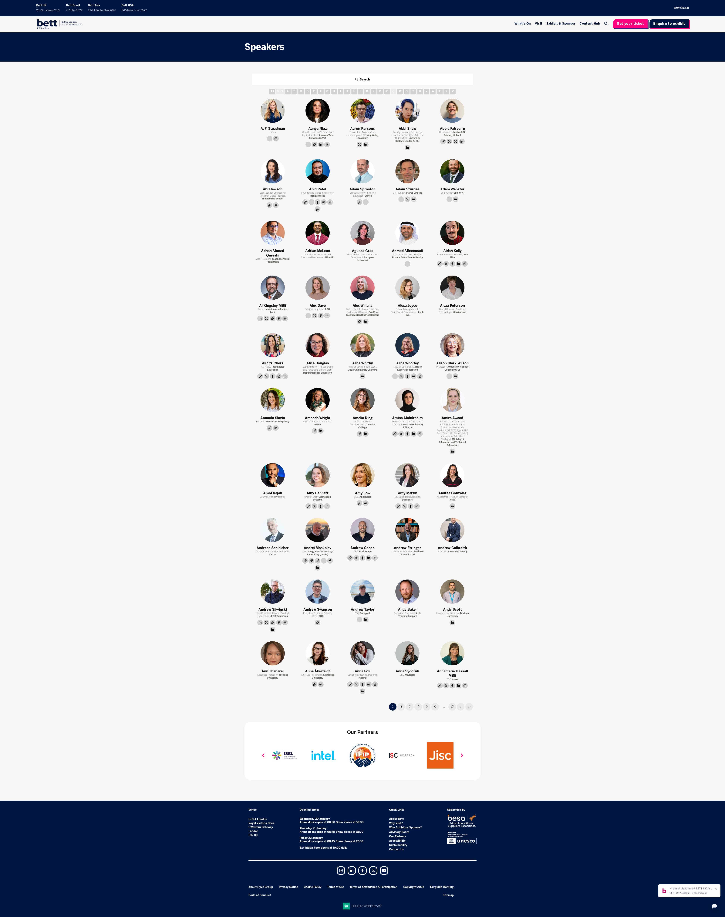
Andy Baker (407, 609)
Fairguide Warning (442, 887)
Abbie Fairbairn (452, 129)
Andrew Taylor (362, 609)
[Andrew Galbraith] (452, 530)
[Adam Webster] (452, 171)
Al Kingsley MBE (272, 306)
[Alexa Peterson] (452, 288)
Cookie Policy (312, 887)
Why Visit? (396, 823)
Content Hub (590, 23)
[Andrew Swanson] (317, 591)
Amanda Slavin (272, 418)
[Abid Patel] (317, 171)
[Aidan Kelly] (452, 233)
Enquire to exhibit (669, 24)
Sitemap (448, 895)
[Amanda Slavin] (273, 400)
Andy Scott (452, 609)
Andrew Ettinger (407, 548)
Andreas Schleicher (273, 548)
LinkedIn (351, 870)
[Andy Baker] (407, 591)
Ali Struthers (272, 363)
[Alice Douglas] (317, 345)
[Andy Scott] (452, 591)
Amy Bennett (318, 493)
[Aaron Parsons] (362, 111)
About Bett (396, 818)
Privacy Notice (288, 887)
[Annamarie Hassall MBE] (452, 653)
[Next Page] (460, 707)
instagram (276, 138)
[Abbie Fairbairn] (452, 111)
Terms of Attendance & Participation (373, 887)
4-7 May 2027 (74, 10)
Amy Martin (407, 493)
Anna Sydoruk (407, 671)
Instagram (341, 870)
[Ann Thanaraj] (273, 653)
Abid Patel (317, 189)
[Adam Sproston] (362, 171)
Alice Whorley (407, 363)
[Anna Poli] (362, 653)
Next (461, 755)
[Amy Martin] (407, 475)
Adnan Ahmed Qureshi (272, 253)
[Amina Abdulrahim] (407, 400)
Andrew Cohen (362, 548)
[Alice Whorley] (407, 345)
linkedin (321, 144)
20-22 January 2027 (48, 10)
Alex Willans (362, 306)
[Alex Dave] (317, 288)
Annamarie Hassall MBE (452, 673)
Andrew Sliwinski (272, 609)
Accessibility (397, 840)
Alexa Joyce (407, 306)
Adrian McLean (317, 251)
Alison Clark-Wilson (452, 363)
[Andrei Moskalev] (317, 530)
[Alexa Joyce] (407, 288)
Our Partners (397, 836)
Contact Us (396, 849)
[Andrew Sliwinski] (273, 591)
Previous (263, 755)
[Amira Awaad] (452, 400)
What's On (522, 23)
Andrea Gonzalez (452, 493)
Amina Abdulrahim (407, 418)
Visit (539, 23)
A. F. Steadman (273, 129)
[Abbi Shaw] (407, 111)
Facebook (362, 870)
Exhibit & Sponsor (561, 23)
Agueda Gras (362, 251)
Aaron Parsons (362, 129)
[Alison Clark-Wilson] (452, 345)
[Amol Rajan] (273, 475)
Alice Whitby (362, 363)
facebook (317, 202)
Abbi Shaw (407, 129)
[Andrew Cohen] (362, 530)
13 (452, 706)
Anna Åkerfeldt (317, 671)
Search (606, 23)
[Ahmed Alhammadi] (407, 233)
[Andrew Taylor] (362, 591)
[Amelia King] (362, 400)
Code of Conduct (259, 895)
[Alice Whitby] (362, 345)
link (269, 138)
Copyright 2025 (413, 887)
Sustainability (398, 845)
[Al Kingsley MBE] (273, 288)
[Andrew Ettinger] (407, 530)
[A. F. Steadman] (273, 111)
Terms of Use (335, 887)
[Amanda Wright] (317, 400)
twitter (359, 144)
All (272, 91)
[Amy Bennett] (317, 475)
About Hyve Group (260, 887)
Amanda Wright (317, 418)
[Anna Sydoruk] (407, 653)
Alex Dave (318, 306)
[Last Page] (469, 707)
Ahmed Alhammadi (407, 251)
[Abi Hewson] (273, 171)
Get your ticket (630, 24)
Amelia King (363, 418)
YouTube (384, 870)
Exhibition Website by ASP (367, 906)
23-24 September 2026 (102, 10)
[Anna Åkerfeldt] (317, 653)
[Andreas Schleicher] (273, 530)
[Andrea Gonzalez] (452, 475)
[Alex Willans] (362, 288)
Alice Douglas (317, 363)
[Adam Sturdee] (407, 171)
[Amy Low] (362, 475)
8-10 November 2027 (134, 10)
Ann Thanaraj (273, 671)
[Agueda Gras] (362, 233)
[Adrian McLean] (317, 233)
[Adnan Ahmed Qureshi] (273, 233)
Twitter (373, 870)
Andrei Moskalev (317, 548)
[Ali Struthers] (273, 345)
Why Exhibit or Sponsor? (405, 827)
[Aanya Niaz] (317, 111)
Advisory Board (399, 832)
